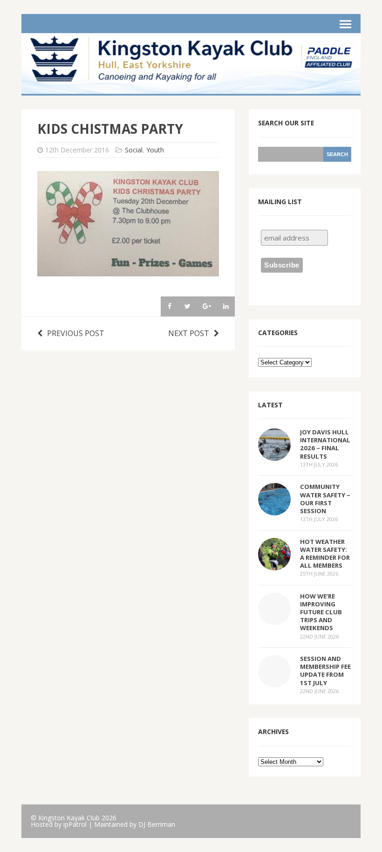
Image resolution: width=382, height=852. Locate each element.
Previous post (75, 333)
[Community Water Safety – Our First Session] (274, 509)
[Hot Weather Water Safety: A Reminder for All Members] (274, 564)
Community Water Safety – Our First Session (325, 498)
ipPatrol (75, 824)
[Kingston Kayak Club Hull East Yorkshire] (191, 89)
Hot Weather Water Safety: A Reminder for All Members (325, 553)
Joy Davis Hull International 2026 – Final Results (325, 444)
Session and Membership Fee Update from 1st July (325, 670)
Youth (155, 149)
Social (134, 149)
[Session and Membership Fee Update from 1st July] (274, 681)
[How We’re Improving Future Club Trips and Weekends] (274, 618)
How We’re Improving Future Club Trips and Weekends (321, 612)
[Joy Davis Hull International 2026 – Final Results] (274, 455)
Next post (188, 333)
